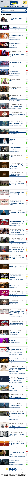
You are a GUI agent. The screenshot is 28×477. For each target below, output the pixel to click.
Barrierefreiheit (12, 475)
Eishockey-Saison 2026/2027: (16, 352)
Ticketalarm (16, 6)
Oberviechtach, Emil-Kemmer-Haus (14, 206)
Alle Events (6, 6)
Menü (2, 1)
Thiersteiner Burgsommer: (15, 73)
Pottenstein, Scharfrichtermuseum (14, 151)
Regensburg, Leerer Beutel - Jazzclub (14, 407)
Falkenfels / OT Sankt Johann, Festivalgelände (16, 251)
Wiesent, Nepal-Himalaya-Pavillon (14, 399)
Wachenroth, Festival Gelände (13, 168)
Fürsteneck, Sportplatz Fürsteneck (14, 225)
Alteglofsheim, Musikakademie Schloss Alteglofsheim (17, 373)
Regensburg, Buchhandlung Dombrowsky (15, 428)
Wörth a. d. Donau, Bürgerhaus (13, 419)
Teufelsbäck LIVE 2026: (14, 133)
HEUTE (11, 6)
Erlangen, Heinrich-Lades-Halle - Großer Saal (15, 125)
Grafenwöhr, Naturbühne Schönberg (14, 39)
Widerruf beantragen (21, 475)
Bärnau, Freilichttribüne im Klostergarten (15, 108)
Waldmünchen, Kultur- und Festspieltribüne (16, 117)
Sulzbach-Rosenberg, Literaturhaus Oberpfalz (16, 437)
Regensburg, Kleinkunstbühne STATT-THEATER (16, 143)
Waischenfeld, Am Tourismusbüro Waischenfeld (16, 464)
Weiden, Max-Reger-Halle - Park (14, 296)
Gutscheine (22, 6)
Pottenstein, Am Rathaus (13, 47)
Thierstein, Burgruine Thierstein (14, 75)
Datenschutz (5, 475)
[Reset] (26, 10)
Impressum (23, 474)
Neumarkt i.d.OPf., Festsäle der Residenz (15, 100)
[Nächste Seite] (18, 469)
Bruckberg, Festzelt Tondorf (13, 334)
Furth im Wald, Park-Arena (13, 390)
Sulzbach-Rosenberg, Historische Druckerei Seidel (16, 243)
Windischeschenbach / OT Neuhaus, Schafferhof (16, 234)
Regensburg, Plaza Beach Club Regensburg (15, 305)
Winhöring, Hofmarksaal (12, 326)
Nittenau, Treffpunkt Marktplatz (14, 66)
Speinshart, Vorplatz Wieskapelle (14, 29)
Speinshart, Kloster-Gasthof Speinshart (15, 196)
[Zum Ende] (21, 469)
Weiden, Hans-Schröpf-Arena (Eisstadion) (15, 354)
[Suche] (2, 10)
